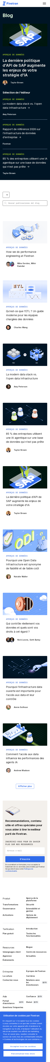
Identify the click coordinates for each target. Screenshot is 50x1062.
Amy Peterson (9, 114)
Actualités (31, 956)
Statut (29, 1002)
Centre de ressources (36, 952)
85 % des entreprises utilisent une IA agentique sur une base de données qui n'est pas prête (25, 162)
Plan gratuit (8, 933)
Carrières (30, 976)
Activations (8, 915)
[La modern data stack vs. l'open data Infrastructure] (25, 367)
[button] (44, 3)
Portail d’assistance (9, 1002)
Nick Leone (22, 640)
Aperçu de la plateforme (32, 899)
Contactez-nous (10, 980)
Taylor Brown (17, 82)
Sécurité (30, 904)
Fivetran (7, 144)
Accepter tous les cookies (23, 1046)
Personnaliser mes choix (23, 1054)
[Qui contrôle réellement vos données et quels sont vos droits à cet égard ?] (25, 619)
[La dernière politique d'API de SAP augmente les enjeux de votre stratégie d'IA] (25, 492)
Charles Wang (20, 327)
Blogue (29, 947)
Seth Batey (35, 640)
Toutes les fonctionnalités (33, 934)
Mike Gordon (23, 263)
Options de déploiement (32, 916)
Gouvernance (9, 908)
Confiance (31, 996)
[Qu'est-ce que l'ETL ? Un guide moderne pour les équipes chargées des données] (25, 306)
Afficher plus (25, 786)
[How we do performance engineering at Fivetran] (25, 245)
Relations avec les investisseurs (33, 982)
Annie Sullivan (21, 707)
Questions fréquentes (13, 1007)
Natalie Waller (21, 576)
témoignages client (12, 952)
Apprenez (7, 956)
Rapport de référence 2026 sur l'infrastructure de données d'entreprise (21, 133)
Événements (8, 960)
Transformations (10, 904)
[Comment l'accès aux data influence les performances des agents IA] (25, 749)
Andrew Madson (22, 770)
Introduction (32, 928)
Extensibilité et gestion (33, 909)
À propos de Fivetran (35, 971)
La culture (7, 976)
